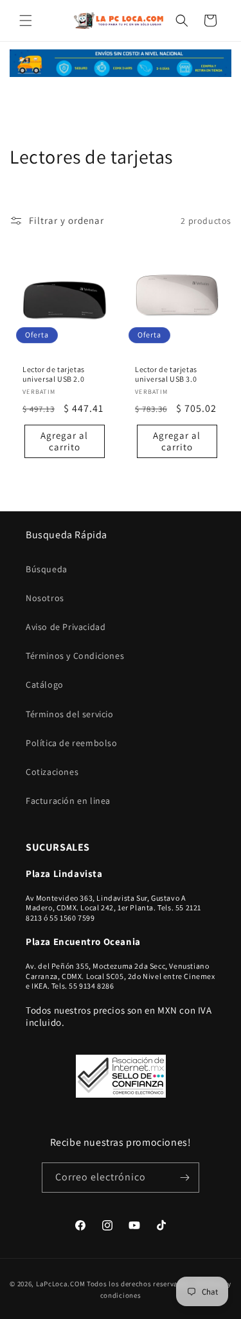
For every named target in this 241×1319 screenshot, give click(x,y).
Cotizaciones (52, 772)
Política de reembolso (72, 743)
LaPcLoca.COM (60, 1283)
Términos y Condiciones (75, 655)
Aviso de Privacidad (65, 627)
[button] (26, 20)
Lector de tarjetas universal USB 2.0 (53, 374)
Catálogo (45, 684)
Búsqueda (46, 569)
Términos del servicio (70, 714)
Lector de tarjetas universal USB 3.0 (166, 374)
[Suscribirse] (184, 1177)
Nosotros (45, 598)
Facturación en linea (68, 800)
